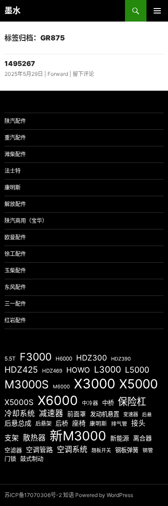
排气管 (119, 424)
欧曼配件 (15, 237)
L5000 (137, 369)
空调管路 (39, 449)
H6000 (64, 359)
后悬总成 (17, 423)
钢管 (147, 450)
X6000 (58, 400)
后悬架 (43, 423)
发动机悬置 (104, 414)
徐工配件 (15, 254)
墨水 (12, 10)
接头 (138, 423)
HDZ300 (91, 357)
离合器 (142, 438)
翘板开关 (101, 450)
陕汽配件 (15, 121)
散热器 (34, 437)
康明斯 (12, 187)
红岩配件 (15, 320)
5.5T (10, 358)
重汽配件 (15, 137)
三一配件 (15, 303)
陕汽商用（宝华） (25, 220)
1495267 (19, 63)
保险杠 (132, 401)
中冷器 (90, 403)
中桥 (108, 402)
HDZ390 (121, 359)
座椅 (79, 423)
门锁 (10, 458)
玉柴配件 (15, 270)
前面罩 (76, 414)
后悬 (147, 415)
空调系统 (72, 449)
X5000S (19, 402)
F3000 (36, 357)
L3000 (107, 369)
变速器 (130, 414)
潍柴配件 (15, 154)
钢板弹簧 (126, 449)
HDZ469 (52, 371)
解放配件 (15, 204)
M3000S (26, 384)
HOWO (78, 369)
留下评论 (83, 73)
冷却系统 (19, 413)
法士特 (12, 170)
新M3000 (78, 436)
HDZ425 (21, 370)
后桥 (62, 423)
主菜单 (157, 11)
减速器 (51, 413)
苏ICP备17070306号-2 (33, 495)
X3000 (94, 384)
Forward (57, 73)
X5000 (138, 384)
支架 (11, 438)
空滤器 (13, 449)
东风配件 (15, 287)
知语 (68, 495)
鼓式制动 (31, 458)
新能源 (119, 438)
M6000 (61, 386)
